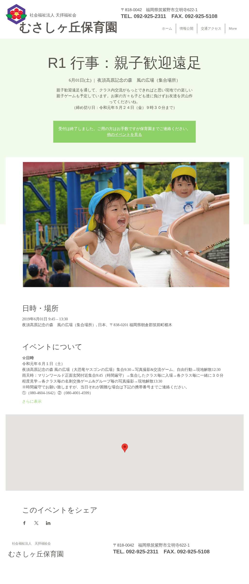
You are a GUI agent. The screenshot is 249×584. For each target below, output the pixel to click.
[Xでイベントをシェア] (36, 523)
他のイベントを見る (124, 134)
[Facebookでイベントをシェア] (24, 523)
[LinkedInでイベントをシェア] (48, 523)
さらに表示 (32, 401)
